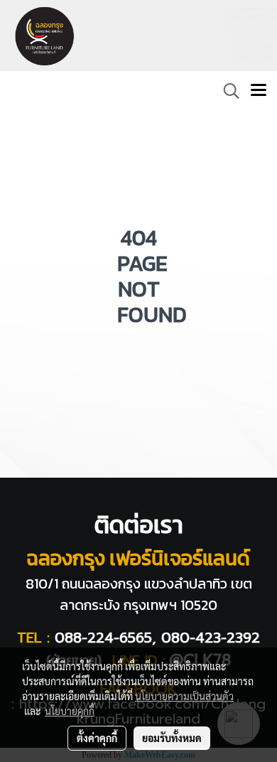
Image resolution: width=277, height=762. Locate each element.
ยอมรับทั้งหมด (172, 737)
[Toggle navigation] (258, 91)
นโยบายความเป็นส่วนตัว (184, 695)
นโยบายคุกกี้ (69, 710)
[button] (226, 91)
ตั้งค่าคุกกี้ (97, 737)
